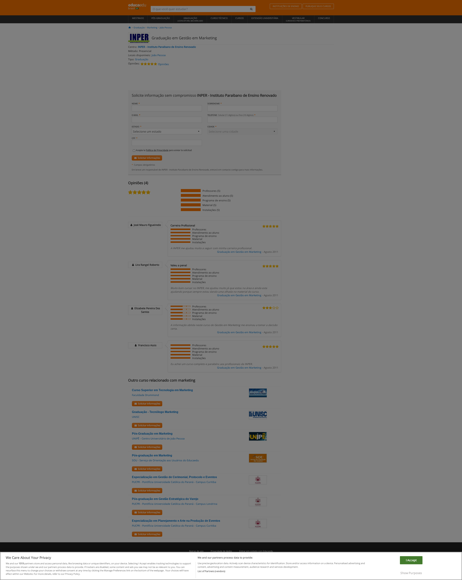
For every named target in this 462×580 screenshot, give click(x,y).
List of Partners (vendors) (211, 571)
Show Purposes (411, 573)
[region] (231, 566)
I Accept (411, 560)
